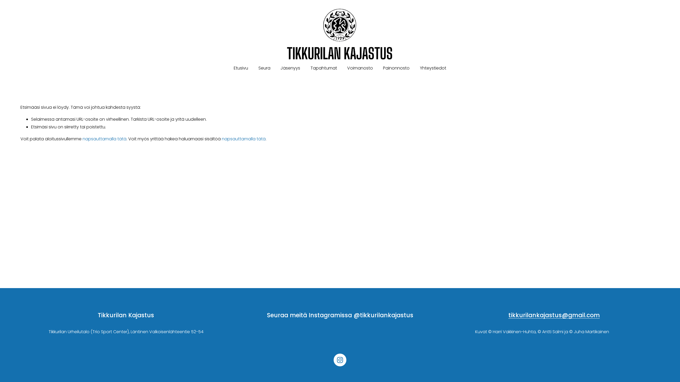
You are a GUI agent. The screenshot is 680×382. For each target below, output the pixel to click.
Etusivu (241, 68)
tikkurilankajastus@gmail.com (554, 315)
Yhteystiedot (433, 68)
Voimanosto (360, 68)
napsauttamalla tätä (104, 139)
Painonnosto (396, 68)
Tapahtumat (324, 68)
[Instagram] (340, 360)
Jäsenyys (290, 68)
